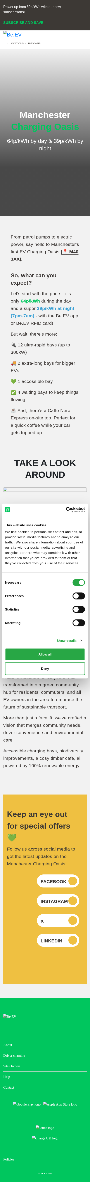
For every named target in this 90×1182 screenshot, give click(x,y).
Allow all (45, 654)
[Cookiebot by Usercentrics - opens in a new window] (66, 510)
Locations (17, 43)
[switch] (79, 596)
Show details (66, 640)
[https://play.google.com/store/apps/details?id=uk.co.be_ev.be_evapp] (27, 1104)
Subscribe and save (23, 23)
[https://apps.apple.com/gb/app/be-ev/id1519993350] (60, 1104)
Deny (45, 668)
